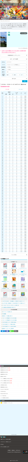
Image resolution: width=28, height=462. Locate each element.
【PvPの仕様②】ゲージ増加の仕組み (8, 324)
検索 (25, 81)
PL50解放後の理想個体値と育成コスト (9, 307)
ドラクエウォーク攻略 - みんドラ (6, 441)
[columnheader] (2, 93)
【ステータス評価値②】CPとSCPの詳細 (9, 320)
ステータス (21, 89)
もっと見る (14, 254)
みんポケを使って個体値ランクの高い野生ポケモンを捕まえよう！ (14, 303)
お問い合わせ (18, 450)
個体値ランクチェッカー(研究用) (8, 328)
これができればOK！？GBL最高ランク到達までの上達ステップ (13, 301)
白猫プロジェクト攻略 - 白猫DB (6, 439)
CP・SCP (7, 89)
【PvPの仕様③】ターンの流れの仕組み (9, 326)
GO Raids (2, 444)
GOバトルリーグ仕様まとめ (7, 311)
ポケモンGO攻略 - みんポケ (10, 1)
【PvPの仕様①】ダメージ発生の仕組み (9, 322)
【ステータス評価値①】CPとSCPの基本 (9, 318)
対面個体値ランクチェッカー (14, 55)
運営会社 (13, 450)
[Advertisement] (14, 349)
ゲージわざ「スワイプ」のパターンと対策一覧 (10, 305)
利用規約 (9, 450)
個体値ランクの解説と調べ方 (7, 315)
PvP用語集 (4, 313)
